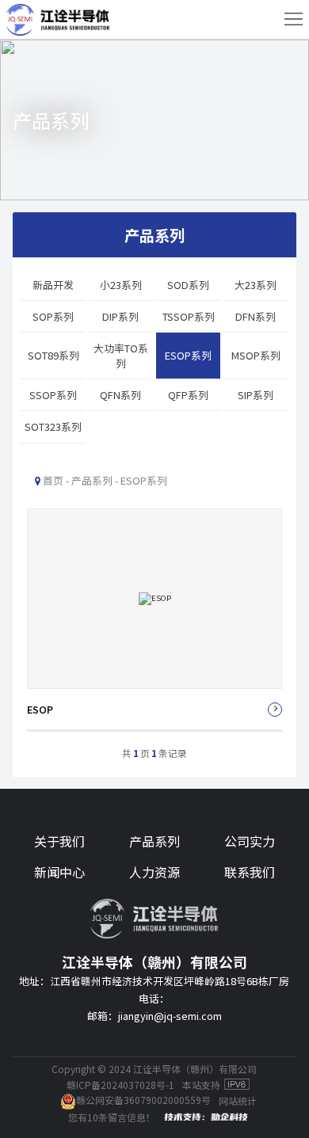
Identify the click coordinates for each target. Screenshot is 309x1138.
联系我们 (249, 871)
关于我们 (59, 841)
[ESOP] (155, 620)
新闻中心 (59, 871)
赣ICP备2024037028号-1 (120, 1084)
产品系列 (154, 841)
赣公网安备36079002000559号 (143, 1099)
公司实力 (249, 841)
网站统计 (238, 1100)
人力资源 (154, 871)
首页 (53, 480)
